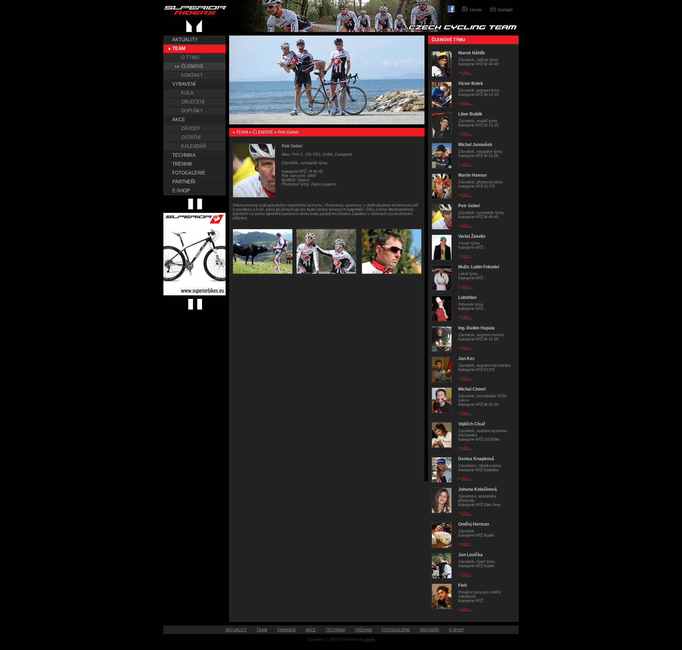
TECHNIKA (184, 155)
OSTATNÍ (191, 137)
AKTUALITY (185, 39)
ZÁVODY (190, 128)
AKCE (178, 119)
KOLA (187, 93)
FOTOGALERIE (188, 173)
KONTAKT (192, 75)
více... (466, 72)
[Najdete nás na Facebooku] (455, 8)
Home (476, 9)
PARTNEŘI (183, 181)
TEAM (178, 48)
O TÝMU (190, 57)
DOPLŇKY (192, 110)
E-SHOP (181, 190)
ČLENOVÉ (192, 66)
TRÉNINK (182, 164)
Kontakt (505, 9)
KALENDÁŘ (193, 146)
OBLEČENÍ (193, 101)
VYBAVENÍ (184, 84)
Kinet (370, 639)
